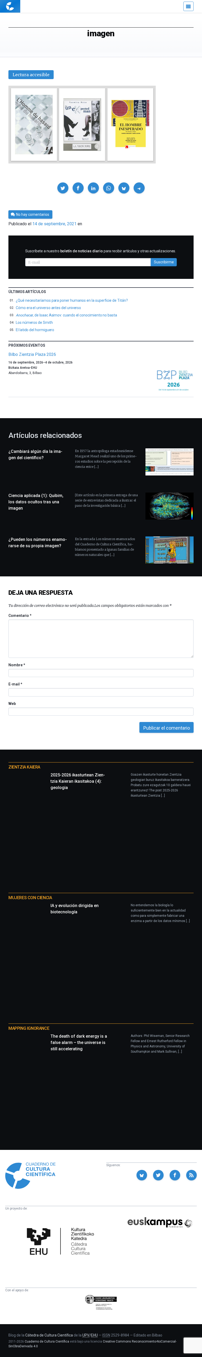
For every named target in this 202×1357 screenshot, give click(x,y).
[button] (62, 187)
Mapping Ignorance (28, 1028)
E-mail (15, 684)
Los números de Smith (34, 322)
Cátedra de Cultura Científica (49, 1335)
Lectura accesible (31, 74)
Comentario (19, 615)
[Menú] (188, 6)
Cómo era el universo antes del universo (48, 308)
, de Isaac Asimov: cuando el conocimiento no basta (66, 315)
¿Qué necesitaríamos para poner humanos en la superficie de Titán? (72, 300)
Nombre (16, 665)
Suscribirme (164, 262)
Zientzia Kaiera (24, 767)
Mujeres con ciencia (30, 897)
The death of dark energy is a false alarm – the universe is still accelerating (78, 1042)
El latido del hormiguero (35, 330)
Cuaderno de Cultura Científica (47, 1341)
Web (12, 703)
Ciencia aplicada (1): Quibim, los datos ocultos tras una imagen (35, 502)
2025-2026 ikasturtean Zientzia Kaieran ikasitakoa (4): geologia (77, 781)
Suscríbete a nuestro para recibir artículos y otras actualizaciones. (100, 251)
